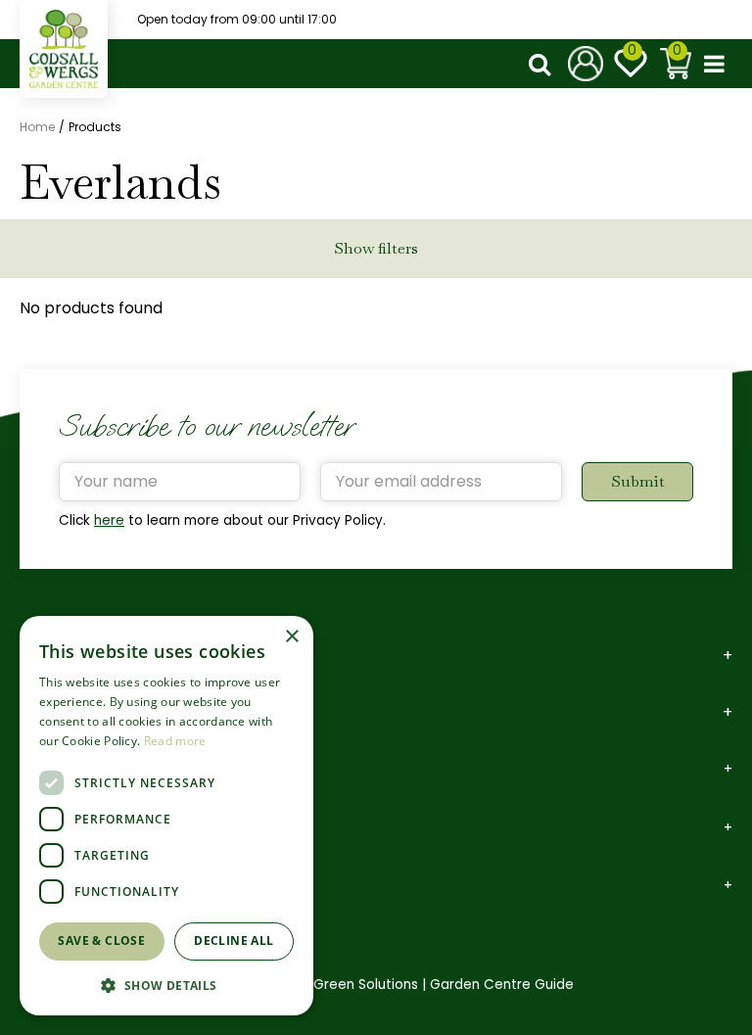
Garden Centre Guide (502, 984)
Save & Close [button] (101, 940)
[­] (543, 63)
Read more (175, 740)
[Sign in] (585, 63)
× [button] (291, 637)
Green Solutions (365, 984)
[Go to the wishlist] (630, 63)
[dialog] (166, 815)
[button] (166, 984)
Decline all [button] (233, 940)
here (109, 520)
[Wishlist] (630, 63)
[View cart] (675, 63)
